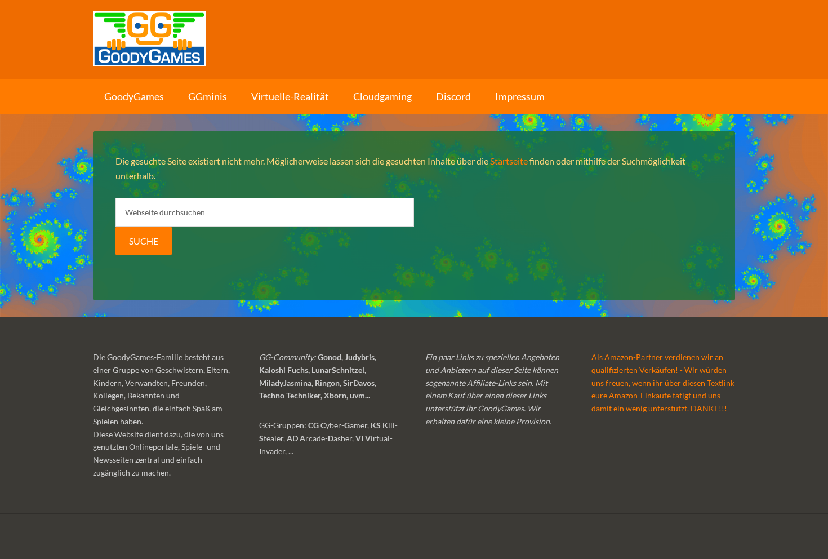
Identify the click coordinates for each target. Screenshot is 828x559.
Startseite (509, 161)
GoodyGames (414, 39)
